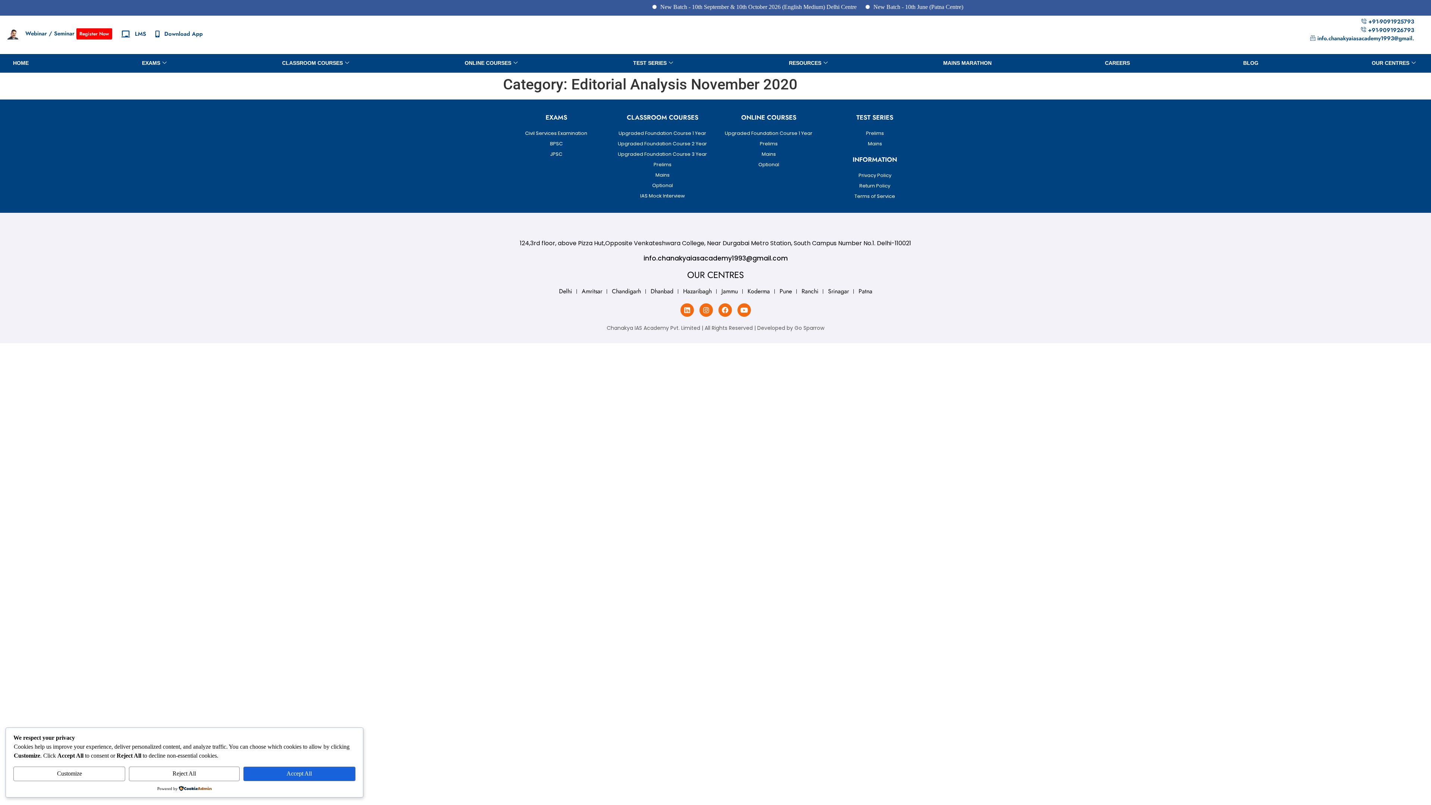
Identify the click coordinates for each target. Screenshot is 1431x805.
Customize (69, 773)
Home (21, 63)
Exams (151, 63)
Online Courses (488, 63)
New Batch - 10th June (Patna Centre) (896, 7)
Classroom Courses (312, 63)
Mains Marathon (967, 63)
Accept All (299, 773)
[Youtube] (744, 310)
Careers (1117, 63)
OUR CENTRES (1390, 63)
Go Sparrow (809, 328)
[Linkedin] (687, 310)
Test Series (650, 63)
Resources (805, 63)
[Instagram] (706, 310)
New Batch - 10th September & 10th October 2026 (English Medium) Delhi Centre (736, 7)
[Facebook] (725, 310)
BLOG (1250, 63)
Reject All (184, 773)
